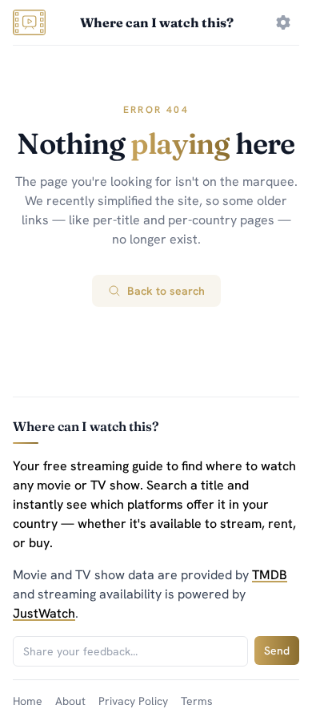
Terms (197, 701)
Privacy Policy (133, 701)
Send (277, 650)
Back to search (166, 291)
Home (27, 701)
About (70, 701)
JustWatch (44, 613)
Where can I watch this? (157, 22)
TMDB (269, 574)
